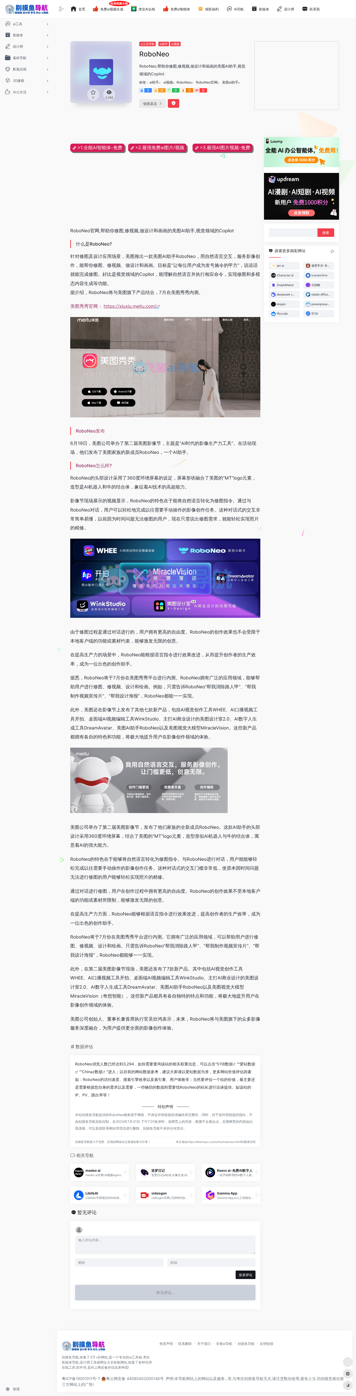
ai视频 (175, 44)
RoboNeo (184, 82)
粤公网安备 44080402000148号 (135, 1378)
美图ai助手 (230, 82)
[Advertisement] (297, 75)
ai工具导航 (147, 44)
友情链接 (266, 1344)
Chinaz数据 (92, 1071)
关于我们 (204, 1344)
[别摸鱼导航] (83, 1347)
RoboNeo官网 (206, 82)
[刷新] (332, 251)
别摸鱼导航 (246, 1344)
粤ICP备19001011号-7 (81, 1378)
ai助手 (164, 44)
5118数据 (225, 1064)
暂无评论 (87, 1212)
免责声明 (166, 1344)
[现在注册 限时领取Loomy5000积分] (301, 152)
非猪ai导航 (224, 1344)
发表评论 (245, 1275)
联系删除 (185, 1344)
